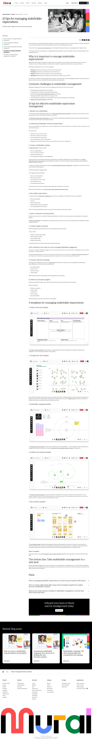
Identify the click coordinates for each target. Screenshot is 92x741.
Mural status (34, 695)
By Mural (13, 14)
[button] (16, 3)
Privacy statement (80, 683)
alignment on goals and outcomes (79, 254)
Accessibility (34, 693)
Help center (34, 697)
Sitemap (34, 699)
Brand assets (49, 688)
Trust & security (6, 693)
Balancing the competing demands (38, 99)
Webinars (34, 685)
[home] (7, 3)
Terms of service (80, 685)
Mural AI (4, 686)
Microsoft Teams (65, 685)
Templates (5, 688)
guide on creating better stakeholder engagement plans (56, 189)
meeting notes (52, 262)
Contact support (50, 692)
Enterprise (5, 697)
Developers (5, 690)
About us (49, 683)
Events (33, 683)
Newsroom (49, 686)
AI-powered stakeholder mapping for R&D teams (61, 165)
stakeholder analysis (34, 148)
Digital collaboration (6, 14)
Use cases (19, 686)
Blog (33, 686)
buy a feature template (35, 544)
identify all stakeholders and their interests (61, 113)
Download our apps (66, 683)
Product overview (6, 683)
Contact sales (50, 690)
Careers (48, 685)
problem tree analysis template (37, 494)
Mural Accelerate (20, 685)
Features (4, 685)
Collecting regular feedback (34, 220)
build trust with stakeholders (45, 196)
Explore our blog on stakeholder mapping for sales (62, 448)
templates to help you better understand (52, 554)
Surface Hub (64, 686)
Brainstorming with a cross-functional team (40, 118)
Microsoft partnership (36, 690)
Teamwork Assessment (22, 688)
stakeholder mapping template (37, 446)
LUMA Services (20, 683)
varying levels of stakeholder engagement (46, 94)
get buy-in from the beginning (44, 48)
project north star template (36, 350)
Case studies (34, 692)
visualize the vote (71, 398)
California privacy (80, 686)
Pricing (4, 695)
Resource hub (35, 688)
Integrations (5, 692)
